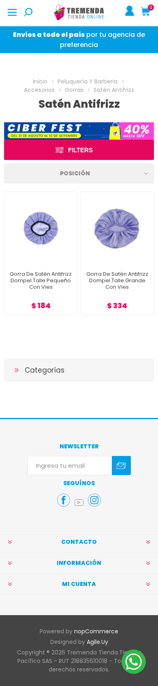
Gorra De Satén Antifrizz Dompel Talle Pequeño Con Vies (41, 280)
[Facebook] (63, 500)
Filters (80, 150)
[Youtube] (79, 502)
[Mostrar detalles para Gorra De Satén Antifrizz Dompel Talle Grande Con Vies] (117, 228)
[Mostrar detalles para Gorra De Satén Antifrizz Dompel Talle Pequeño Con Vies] (40, 228)
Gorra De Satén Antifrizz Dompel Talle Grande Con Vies (117, 280)
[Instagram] (94, 500)
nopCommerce (96, 631)
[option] (79, 131)
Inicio (40, 81)
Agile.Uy (97, 642)
